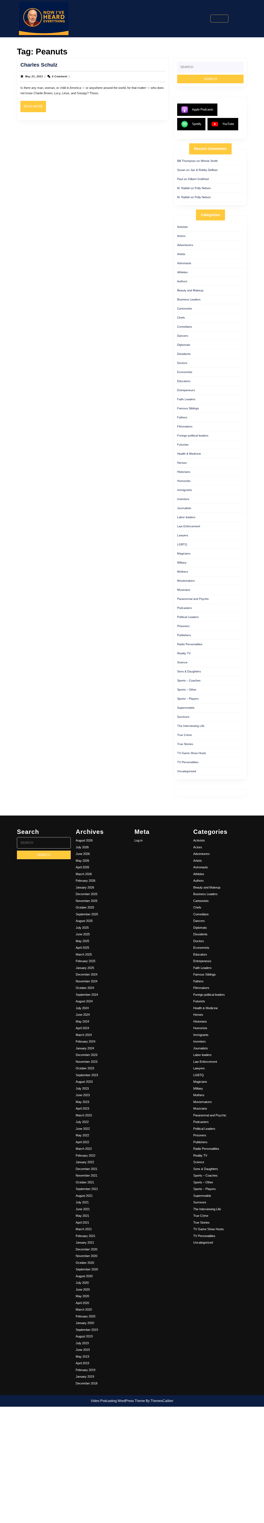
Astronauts (184, 263)
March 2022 (84, 1148)
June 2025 (83, 934)
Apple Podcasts (202, 109)
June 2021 (83, 1209)
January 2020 (85, 1323)
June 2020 (83, 1289)
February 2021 (85, 1236)
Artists (181, 254)
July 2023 (82, 1088)
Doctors (182, 363)
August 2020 (84, 1276)
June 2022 (83, 1128)
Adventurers (185, 245)
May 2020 (82, 1296)
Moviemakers (186, 580)
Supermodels (185, 707)
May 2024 (82, 1021)
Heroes (182, 462)
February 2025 (85, 961)
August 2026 (84, 840)
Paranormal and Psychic (193, 598)
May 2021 (82, 1215)
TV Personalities (187, 762)
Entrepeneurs (186, 390)
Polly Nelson (203, 188)
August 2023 (84, 1081)
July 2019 (82, 1343)
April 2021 (82, 1222)
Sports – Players (188, 698)
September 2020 (87, 1269)
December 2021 (86, 1169)
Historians (183, 471)
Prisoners (183, 626)
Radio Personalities (189, 644)
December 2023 (86, 1055)
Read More (35, 108)
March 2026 (84, 874)
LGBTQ (182, 544)
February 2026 (85, 880)
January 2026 (85, 887)
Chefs (181, 317)
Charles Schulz (39, 65)
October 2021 (85, 1182)
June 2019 (83, 1349)
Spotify (196, 124)
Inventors (183, 499)
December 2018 (86, 1383)
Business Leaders (188, 299)
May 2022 (82, 1135)
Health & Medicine (189, 453)
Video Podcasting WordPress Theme (118, 1401)
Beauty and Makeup (190, 290)
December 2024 (86, 974)
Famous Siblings (188, 408)
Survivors (183, 716)
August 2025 (84, 921)
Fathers (182, 417)
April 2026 (82, 867)
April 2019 (82, 1363)
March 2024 (84, 1035)
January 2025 (85, 968)
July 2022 (82, 1122)
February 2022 (85, 1155)
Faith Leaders (186, 399)
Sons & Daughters (189, 671)
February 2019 (85, 1370)
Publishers (184, 635)
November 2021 (86, 1175)
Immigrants (184, 490)
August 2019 (84, 1336)
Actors (181, 236)
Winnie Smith (209, 160)
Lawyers (182, 535)
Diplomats (183, 344)
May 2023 (82, 1102)
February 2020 (85, 1316)
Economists (184, 372)
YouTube (228, 124)
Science (182, 662)
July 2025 (82, 927)
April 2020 (82, 1303)
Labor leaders (186, 517)
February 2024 (85, 1041)
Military (181, 562)
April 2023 (82, 1108)
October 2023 (85, 1068)
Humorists (183, 481)
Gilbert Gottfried (198, 179)
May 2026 (82, 860)
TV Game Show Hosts (191, 753)
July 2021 (82, 1202)
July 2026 (82, 847)
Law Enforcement (188, 526)
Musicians (183, 589)
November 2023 (86, 1061)
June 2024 (83, 1014)
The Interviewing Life (190, 725)
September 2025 (87, 914)
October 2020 (85, 1262)
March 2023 (84, 1115)
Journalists (184, 508)
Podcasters (184, 608)
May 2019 (82, 1356)
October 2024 (85, 988)
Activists (182, 226)
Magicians (183, 553)
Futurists (183, 444)
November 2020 (86, 1256)
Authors (182, 281)
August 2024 (84, 1001)
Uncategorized (186, 771)
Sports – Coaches (188, 680)
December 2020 (86, 1249)
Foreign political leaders (192, 435)
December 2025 (86, 894)
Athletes (182, 272)
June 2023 (83, 1095)
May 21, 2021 (34, 76)
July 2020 (82, 1282)
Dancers (182, 335)
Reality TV (184, 653)
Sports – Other (186, 689)
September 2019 (87, 1329)
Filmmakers (184, 426)
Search (222, 18)
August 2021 (84, 1195)
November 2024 (86, 981)
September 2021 (87, 1189)
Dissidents (184, 353)
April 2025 (82, 947)
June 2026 (83, 854)
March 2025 (84, 954)
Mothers (182, 571)
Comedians (184, 326)
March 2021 (84, 1229)
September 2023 (87, 1075)
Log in (138, 840)
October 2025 (85, 907)
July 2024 (82, 1008)
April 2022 (82, 1142)
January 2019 (85, 1376)
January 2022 (85, 1162)
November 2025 (86, 901)
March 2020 (84, 1309)
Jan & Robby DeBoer (204, 170)
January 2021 (85, 1242)
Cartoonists (184, 308)
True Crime (184, 735)
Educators (183, 381)
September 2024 (87, 994)
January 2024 (85, 1048)
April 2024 (82, 1028)
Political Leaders (188, 617)
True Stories (185, 744)
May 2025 (82, 941)
